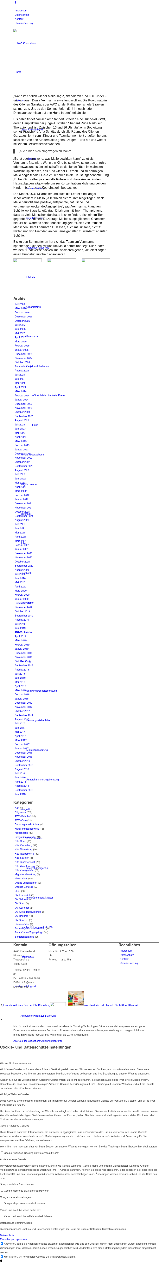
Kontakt (19, 19)
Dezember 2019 (23, 603)
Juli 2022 (20, 474)
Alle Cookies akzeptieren (27, 1041)
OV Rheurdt (21, 915)
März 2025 (21, 341)
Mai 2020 (20, 582)
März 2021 (21, 541)
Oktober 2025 (22, 320)
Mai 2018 (20, 682)
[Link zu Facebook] (15, 2)
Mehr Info (57, 1041)
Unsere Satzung (24, 23)
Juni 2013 (20, 794)
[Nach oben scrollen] (1, 1020)
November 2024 (23, 358)
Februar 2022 (22, 495)
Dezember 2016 (23, 752)
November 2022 (23, 457)
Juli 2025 (20, 325)
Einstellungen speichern (13, 1239)
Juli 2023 (20, 424)
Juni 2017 (20, 727)
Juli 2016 (20, 773)
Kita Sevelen (22, 857)
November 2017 (23, 707)
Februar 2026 (22, 312)
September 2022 (24, 466)
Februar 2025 (22, 345)
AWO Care (21, 820)
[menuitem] (80, 10)
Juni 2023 (20, 428)
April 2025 (20, 337)
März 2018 (21, 690)
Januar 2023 (22, 449)
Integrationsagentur (25, 837)
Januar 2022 (22, 499)
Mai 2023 (20, 433)
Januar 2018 (22, 698)
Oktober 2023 (22, 412)
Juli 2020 (20, 574)
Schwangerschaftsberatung (30, 928)
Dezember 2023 (23, 404)
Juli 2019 (20, 624)
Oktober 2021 (22, 511)
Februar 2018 (22, 694)
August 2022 (22, 470)
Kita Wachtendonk (25, 866)
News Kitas (21, 878)
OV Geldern (21, 899)
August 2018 (22, 669)
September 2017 (24, 715)
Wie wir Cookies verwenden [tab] (15, 1063)
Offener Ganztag (24, 886)
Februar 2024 (22, 395)
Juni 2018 (20, 677)
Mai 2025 (20, 333)
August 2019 (22, 619)
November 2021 (23, 507)
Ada (17, 808)
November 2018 (23, 657)
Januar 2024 (22, 399)
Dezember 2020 (23, 553)
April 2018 (20, 686)
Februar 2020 (22, 594)
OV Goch (20, 903)
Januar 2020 (22, 599)
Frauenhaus (21, 832)
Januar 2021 (22, 549)
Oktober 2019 (22, 611)
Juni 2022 (20, 478)
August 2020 (22, 570)
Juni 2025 (20, 329)
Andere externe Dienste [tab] (13, 1159)
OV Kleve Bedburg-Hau (28, 911)
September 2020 (24, 565)
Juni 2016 (20, 777)
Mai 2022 (20, 482)
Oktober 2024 (22, 362)
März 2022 (21, 491)
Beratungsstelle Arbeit (27, 824)
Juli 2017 (20, 723)
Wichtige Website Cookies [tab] (14, 1094)
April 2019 (20, 636)
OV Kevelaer (22, 907)
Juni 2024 (20, 379)
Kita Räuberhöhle (24, 853)
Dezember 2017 (23, 702)
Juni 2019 (20, 628)
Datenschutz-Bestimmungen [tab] (16, 1222)
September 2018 (24, 665)
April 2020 (20, 586)
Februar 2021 (22, 545)
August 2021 (22, 520)
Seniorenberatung (24, 936)
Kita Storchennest (25, 862)
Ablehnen (46, 1041)
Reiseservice (22, 924)
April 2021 (20, 536)
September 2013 (24, 790)
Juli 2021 (20, 524)
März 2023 (21, 441)
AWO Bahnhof (23, 816)
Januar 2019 (22, 648)
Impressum (21, 10)
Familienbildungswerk (27, 828)
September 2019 (24, 615)
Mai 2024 (20, 383)
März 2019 (21, 640)
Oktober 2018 (22, 661)
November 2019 (23, 607)
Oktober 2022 (22, 462)
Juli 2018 (20, 673)
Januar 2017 (22, 748)
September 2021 (24, 516)
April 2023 (20, 437)
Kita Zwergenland (24, 870)
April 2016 (20, 781)
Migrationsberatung (25, 874)
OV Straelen (21, 920)
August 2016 (22, 769)
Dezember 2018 (23, 653)
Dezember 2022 (23, 453)
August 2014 (22, 785)
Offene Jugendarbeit (26, 882)
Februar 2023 (22, 445)
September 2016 (24, 765)
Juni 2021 (20, 528)
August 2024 (22, 370)
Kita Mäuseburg (23, 849)
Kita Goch (20, 841)
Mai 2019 (20, 632)
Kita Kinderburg (23, 845)
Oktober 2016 (22, 761)
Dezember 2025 (23, 316)
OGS (17, 891)
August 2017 (22, 719)
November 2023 (23, 408)
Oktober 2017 (22, 711)
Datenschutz (22, 14)
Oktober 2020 (22, 561)
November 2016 (23, 756)
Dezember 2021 (23, 503)
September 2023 (24, 416)
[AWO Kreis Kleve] (42, 43)
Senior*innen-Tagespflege (29, 932)
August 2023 (22, 420)
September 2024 (24, 366)
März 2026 (21, 308)
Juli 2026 (20, 304)
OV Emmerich (22, 895)
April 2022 (20, 487)
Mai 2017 (20, 731)
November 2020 (23, 557)
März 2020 (21, 590)
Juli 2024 (20, 374)
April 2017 (20, 736)
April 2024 (20, 387)
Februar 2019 (22, 644)
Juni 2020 (20, 578)
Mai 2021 (20, 532)
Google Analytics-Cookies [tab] (14, 1125)
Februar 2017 (22, 744)
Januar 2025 (22, 350)
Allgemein (20, 812)
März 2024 (21, 391)
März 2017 (21, 740)
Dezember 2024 (23, 354)
